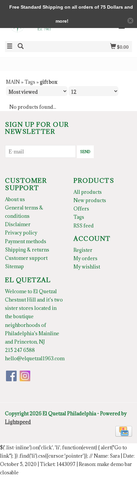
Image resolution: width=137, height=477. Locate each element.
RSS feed (83, 225)
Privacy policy (21, 232)
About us (15, 199)
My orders (85, 258)
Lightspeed (18, 422)
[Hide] (130, 20)
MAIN (13, 82)
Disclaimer (18, 224)
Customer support (26, 258)
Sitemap (14, 266)
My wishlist (86, 267)
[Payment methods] (123, 431)
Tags (30, 82)
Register (82, 250)
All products (87, 192)
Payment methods (25, 241)
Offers (81, 208)
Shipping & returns (27, 250)
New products (89, 200)
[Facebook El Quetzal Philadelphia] (11, 376)
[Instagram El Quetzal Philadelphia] (25, 376)
